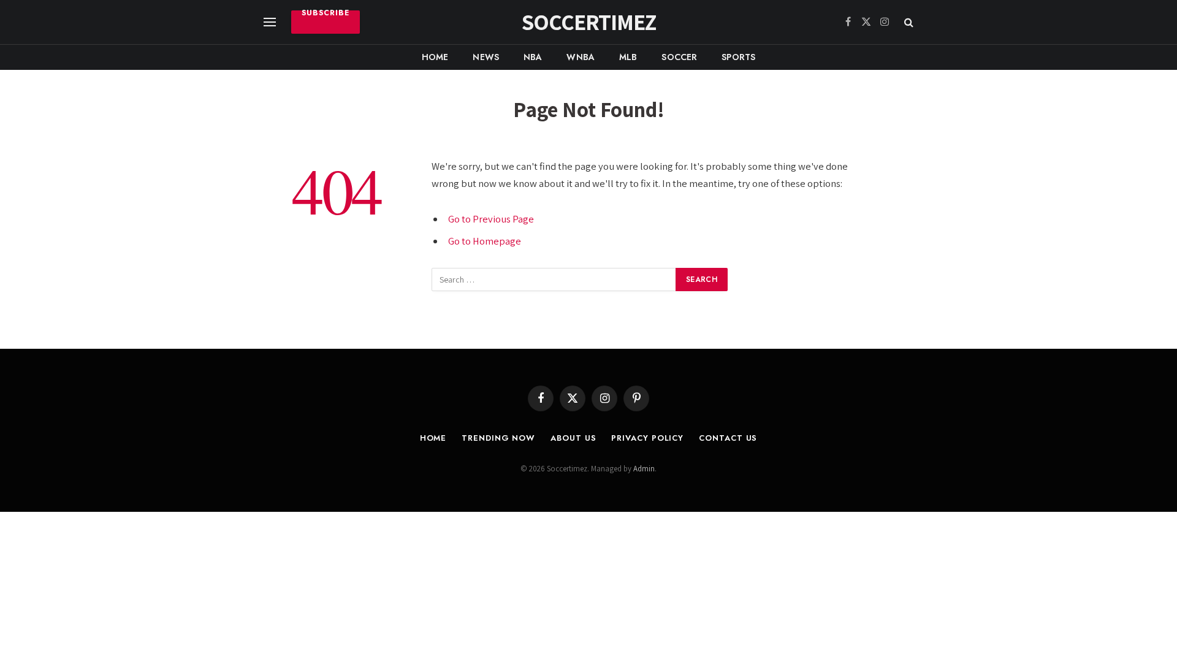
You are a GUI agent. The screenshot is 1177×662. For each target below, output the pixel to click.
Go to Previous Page (491, 219)
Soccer (679, 57)
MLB (628, 57)
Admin (644, 468)
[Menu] (270, 22)
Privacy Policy (647, 438)
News (486, 57)
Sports (738, 57)
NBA (533, 57)
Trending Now (498, 438)
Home (435, 57)
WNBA (580, 57)
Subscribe (325, 14)
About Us (573, 438)
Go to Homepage (484, 241)
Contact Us (728, 438)
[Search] (907, 22)
